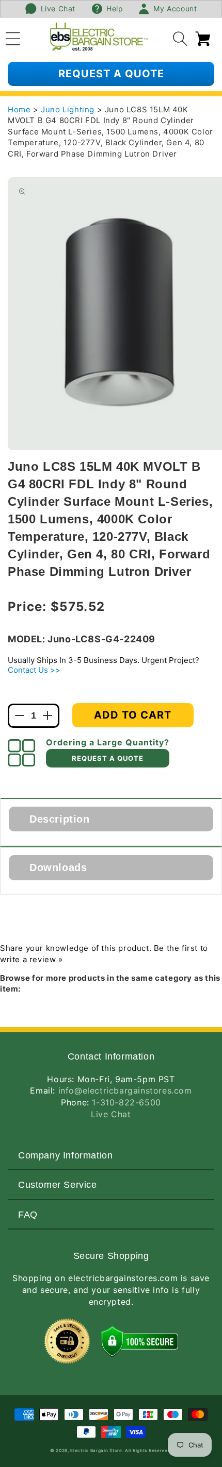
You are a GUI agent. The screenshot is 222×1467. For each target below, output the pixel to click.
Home (19, 109)
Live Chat (111, 1114)
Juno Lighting (69, 109)
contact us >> (34, 670)
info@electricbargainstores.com (125, 1090)
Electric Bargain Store (96, 1450)
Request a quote (111, 73)
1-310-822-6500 (126, 1102)
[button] (13, 37)
